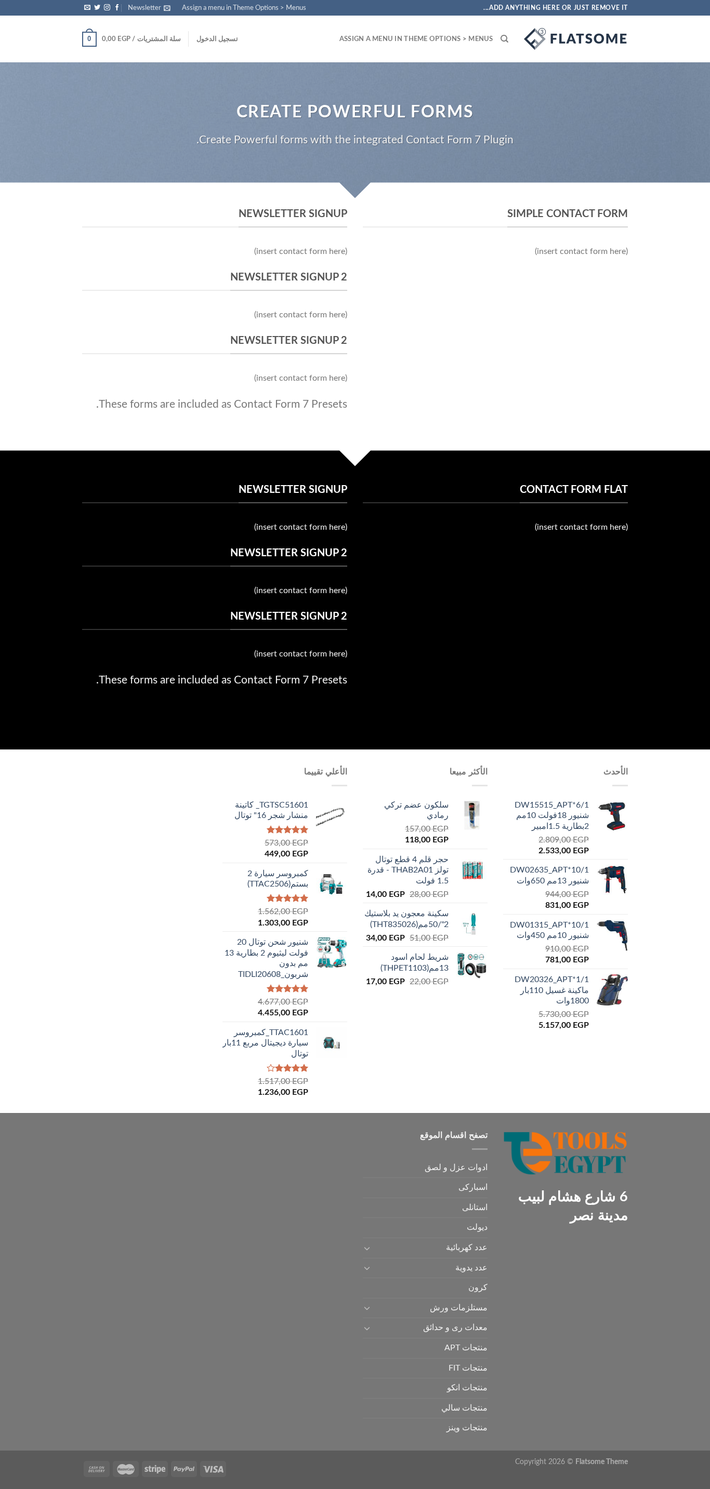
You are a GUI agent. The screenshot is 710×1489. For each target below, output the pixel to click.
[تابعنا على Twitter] (97, 7)
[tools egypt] (576, 39)
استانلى (475, 1207)
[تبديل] (367, 1248)
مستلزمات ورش (459, 1308)
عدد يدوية (471, 1268)
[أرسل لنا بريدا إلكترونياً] (87, 7)
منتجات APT (466, 1348)
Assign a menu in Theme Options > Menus (244, 8)
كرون (478, 1287)
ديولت (477, 1227)
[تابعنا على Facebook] (117, 7)
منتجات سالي (464, 1408)
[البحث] (504, 39)
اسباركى (473, 1187)
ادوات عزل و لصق (456, 1167)
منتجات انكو (467, 1388)
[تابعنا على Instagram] (107, 7)
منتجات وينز (467, 1428)
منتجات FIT (468, 1368)
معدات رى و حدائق (455, 1327)
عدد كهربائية (467, 1247)
